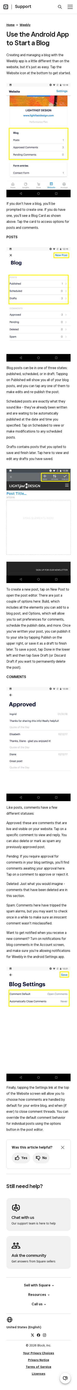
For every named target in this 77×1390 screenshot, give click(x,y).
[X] (32, 1335)
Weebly (25, 25)
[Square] (5, 7)
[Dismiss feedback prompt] (62, 1147)
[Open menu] (70, 7)
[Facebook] (38, 1335)
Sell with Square (37, 1285)
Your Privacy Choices (38, 1353)
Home (10, 25)
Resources (37, 1295)
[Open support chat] (65, 1378)
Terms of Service (38, 1367)
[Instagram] (44, 1335)
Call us (37, 1304)
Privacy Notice (38, 1360)
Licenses (38, 1373)
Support (23, 6)
